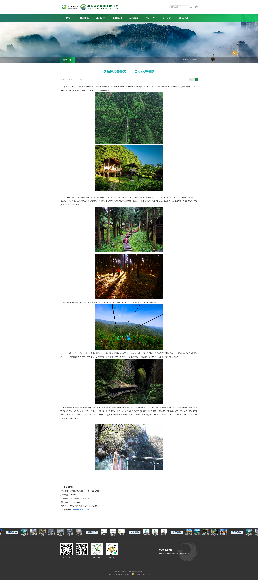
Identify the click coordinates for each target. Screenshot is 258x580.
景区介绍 (195, 59)
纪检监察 (133, 18)
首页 (68, 18)
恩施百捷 (115, 574)
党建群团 (117, 18)
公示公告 (150, 18)
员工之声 (166, 18)
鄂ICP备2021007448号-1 (125, 574)
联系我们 (183, 18)
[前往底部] (234, 53)
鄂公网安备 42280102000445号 (143, 574)
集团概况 (84, 18)
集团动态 (100, 18)
